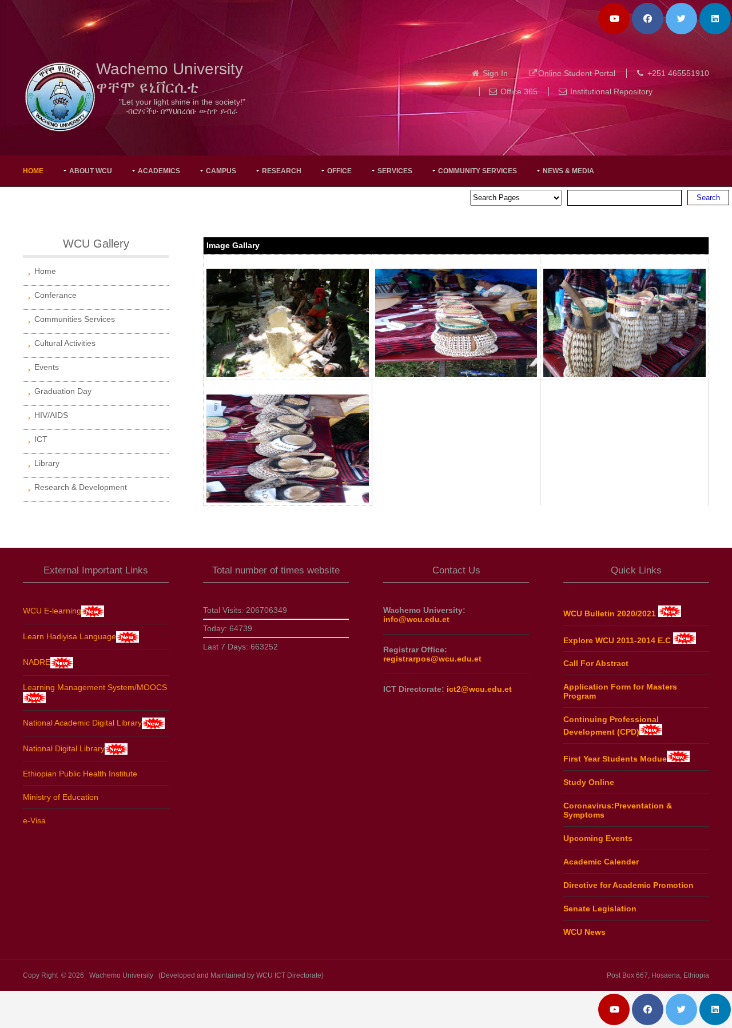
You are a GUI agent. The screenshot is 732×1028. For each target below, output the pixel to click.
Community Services (477, 171)
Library (46, 463)
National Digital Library (64, 748)
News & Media (568, 171)
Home (33, 171)
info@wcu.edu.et (416, 619)
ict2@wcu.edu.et (479, 689)
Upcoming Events (597, 838)
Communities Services (74, 319)
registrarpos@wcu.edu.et (432, 658)
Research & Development (80, 487)
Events (46, 367)
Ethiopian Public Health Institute (80, 773)
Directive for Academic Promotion (628, 885)
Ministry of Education (60, 797)
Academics (159, 171)
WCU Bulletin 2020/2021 (610, 613)
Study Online (588, 782)
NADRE (36, 662)
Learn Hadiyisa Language (69, 636)
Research (281, 171)
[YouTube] (614, 18)
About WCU (90, 171)
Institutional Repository (611, 91)
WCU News (584, 932)
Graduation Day (63, 391)
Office (339, 171)
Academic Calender (601, 861)
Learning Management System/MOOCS (95, 687)
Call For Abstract (595, 663)
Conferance (55, 295)
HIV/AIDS (51, 415)
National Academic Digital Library (82, 722)
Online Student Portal (576, 73)
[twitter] (681, 18)
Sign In (495, 73)
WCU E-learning (52, 610)
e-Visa (34, 820)
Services (394, 171)
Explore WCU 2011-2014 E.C (618, 639)
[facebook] (647, 18)
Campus (221, 171)
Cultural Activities (65, 343)
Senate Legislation (599, 908)
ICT (40, 439)
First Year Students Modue (615, 758)
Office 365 (519, 91)
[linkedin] (715, 18)
